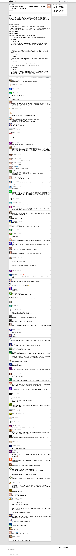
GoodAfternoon (15, 348)
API (24, 547)
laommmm (14, 186)
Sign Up (63, 1)
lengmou (14, 436)
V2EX (10, 4)
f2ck (13, 88)
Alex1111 (14, 10)
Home (60, 1)
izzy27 (13, 198)
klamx (13, 382)
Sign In (66, 1)
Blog (21, 547)
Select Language (52, 547)
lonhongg (14, 373)
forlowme (14, 270)
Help (13, 547)
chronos (13, 112)
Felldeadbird (14, 257)
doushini (14, 324)
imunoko (14, 238)
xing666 (13, 146)
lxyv (13, 190)
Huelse (13, 329)
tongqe (13, 344)
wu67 (13, 80)
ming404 (14, 170)
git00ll (13, 468)
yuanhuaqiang (15, 364)
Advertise (17, 547)
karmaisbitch (14, 221)
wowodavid (14, 413)
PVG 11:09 (21, 553)
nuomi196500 (14, 274)
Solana (35, 547)
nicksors (14, 445)
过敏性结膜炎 (47, 77)
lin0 (13, 242)
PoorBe (13, 252)
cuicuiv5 (14, 334)
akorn (13, 388)
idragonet (14, 519)
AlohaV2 (13, 225)
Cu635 (13, 528)
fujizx (13, 229)
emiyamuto (14, 211)
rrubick (13, 482)
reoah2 (13, 124)
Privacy (31, 547)
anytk (13, 142)
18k (13, 108)
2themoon (14, 305)
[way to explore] (11, 1)
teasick (13, 128)
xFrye (13, 393)
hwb (13, 404)
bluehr (13, 397)
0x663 (13, 217)
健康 (13, 4)
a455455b (14, 425)
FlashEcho (14, 450)
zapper (13, 132)
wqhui (13, 206)
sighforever (14, 202)
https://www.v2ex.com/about (17, 140)
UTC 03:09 (18, 553)
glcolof (13, 117)
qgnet (58, 14)
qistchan (14, 338)
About (9, 547)
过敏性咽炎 (41, 77)
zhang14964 (14, 97)
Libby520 (14, 429)
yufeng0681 (14, 498)
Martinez (14, 490)
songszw (14, 352)
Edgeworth (14, 233)
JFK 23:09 (29, 553)
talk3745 (13, 92)
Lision (13, 409)
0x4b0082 (14, 360)
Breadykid (14, 297)
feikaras (13, 441)
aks (13, 417)
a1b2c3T (14, 316)
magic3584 (15, 495)
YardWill (13, 514)
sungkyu (14, 463)
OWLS (13, 288)
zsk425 (13, 458)
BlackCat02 (14, 293)
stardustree (14, 368)
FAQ (27, 547)
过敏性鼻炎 (34, 77)
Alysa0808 (14, 101)
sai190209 (14, 309)
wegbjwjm (14, 279)
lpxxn (13, 181)
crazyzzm (14, 178)
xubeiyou (14, 154)
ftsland (13, 421)
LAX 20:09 (25, 553)
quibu (13, 301)
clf (12, 263)
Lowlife (13, 84)
